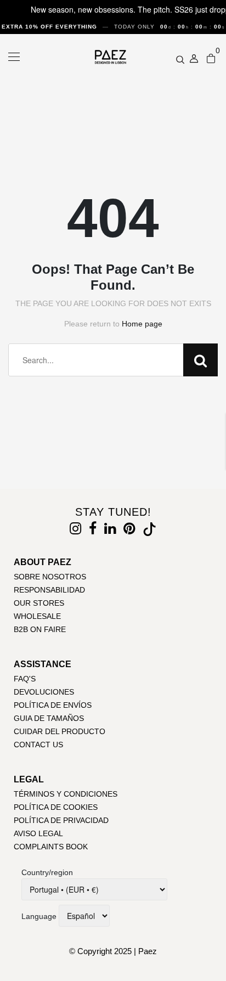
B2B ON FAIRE (40, 629)
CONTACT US (38, 744)
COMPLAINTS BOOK (51, 846)
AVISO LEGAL (38, 833)
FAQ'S (25, 678)
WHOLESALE (37, 616)
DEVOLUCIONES (44, 691)
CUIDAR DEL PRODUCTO (59, 731)
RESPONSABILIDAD (49, 589)
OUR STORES (39, 603)
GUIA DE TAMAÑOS (49, 718)
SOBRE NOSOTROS (50, 576)
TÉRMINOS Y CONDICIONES (65, 794)
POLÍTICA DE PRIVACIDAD (61, 820)
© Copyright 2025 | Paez (113, 951)
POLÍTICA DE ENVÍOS (53, 705)
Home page (142, 323)
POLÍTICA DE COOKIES (56, 807)
